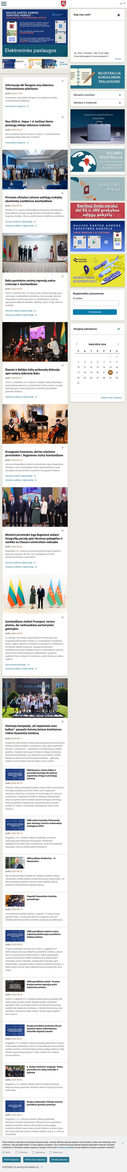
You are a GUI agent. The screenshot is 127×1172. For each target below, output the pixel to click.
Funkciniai (23, 1152)
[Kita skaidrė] (62, 39)
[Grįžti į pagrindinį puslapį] (63, 4)
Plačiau (118, 59)
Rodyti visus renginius (111, 397)
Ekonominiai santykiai (15, 664)
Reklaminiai (58, 1152)
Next (70, 64)
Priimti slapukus (11, 1159)
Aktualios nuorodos (84, 94)
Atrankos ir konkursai (85, 102)
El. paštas (77, 298)
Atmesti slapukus (59, 1159)
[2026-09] (118, 344)
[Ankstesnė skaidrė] (8, 39)
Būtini (8, 1152)
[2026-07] (77, 344)
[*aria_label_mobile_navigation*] (4, 4)
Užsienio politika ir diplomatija (19, 225)
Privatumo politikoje (66, 1147)
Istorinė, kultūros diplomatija (19, 221)
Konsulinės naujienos (15, 106)
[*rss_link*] (62, 81)
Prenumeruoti (94, 312)
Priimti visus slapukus (35, 1159)
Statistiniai (40, 1152)
